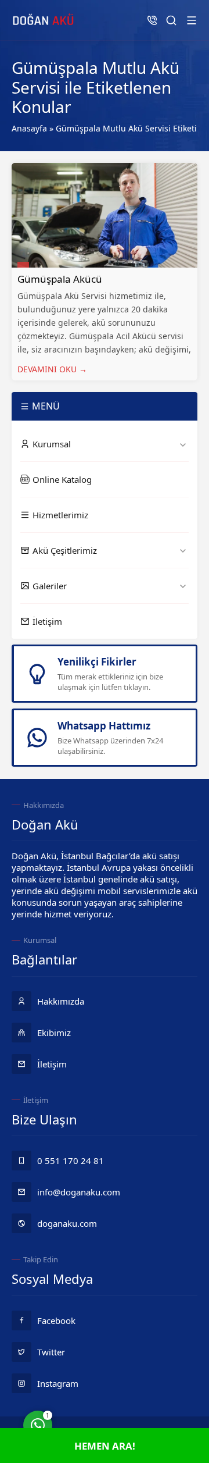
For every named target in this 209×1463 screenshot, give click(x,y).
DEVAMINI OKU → (52, 369)
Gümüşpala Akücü (59, 279)
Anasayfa (29, 128)
